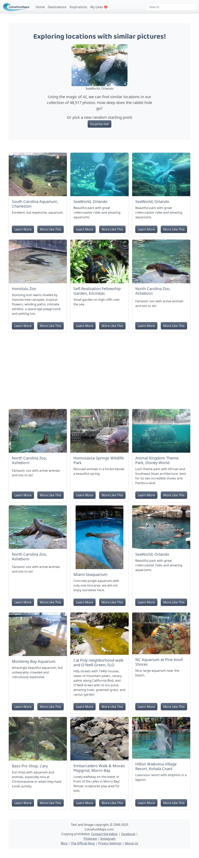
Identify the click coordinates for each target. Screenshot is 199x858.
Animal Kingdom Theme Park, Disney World (157, 460)
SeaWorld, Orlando (90, 201)
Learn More (22, 229)
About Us (131, 843)
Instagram (108, 838)
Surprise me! (99, 124)
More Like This (50, 229)
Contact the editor (104, 834)
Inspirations (78, 7)
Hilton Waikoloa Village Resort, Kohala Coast (156, 766)
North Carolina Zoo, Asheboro (152, 291)
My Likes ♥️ (99, 7)
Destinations (57, 7)
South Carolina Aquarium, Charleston (35, 204)
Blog (64, 843)
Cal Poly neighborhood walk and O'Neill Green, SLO (98, 662)
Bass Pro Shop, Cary (30, 766)
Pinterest (90, 838)
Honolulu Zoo (24, 288)
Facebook (128, 834)
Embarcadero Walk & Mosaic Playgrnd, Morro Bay (99, 768)
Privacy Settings (109, 843)
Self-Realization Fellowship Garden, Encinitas (97, 291)
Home (40, 7)
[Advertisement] (99, 369)
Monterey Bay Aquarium (34, 661)
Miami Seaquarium (90, 574)
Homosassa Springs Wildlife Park (98, 460)
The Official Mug (83, 843)
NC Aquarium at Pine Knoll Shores (159, 662)
